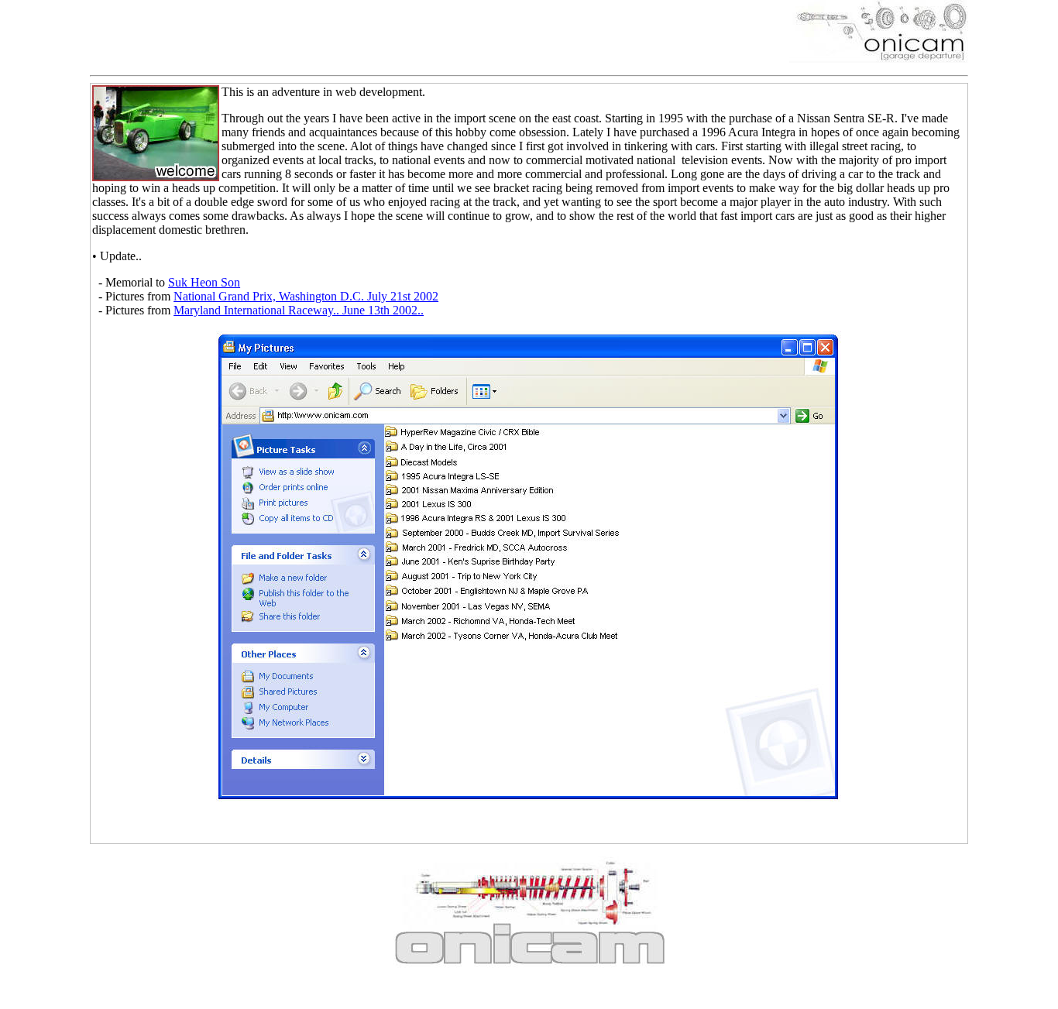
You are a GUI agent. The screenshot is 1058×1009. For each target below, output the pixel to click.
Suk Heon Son (204, 282)
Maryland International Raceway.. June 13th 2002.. (298, 310)
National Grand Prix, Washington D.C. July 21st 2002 (305, 296)
